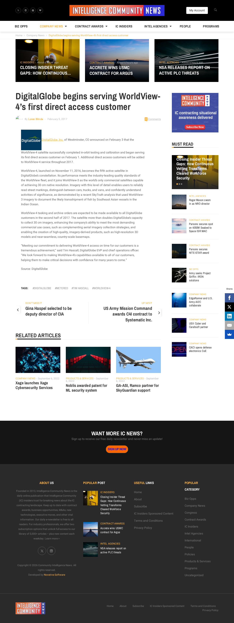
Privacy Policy (143, 528)
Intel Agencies (156, 26)
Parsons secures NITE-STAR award (199, 251)
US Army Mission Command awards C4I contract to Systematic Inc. (127, 314)
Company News (51, 26)
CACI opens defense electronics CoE (200, 349)
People (185, 26)
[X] (229, 307)
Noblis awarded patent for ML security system (86, 388)
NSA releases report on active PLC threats (184, 70)
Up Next (147, 303)
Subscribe (140, 506)
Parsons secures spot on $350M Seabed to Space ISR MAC (201, 227)
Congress (191, 513)
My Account (197, 10)
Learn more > (52, 539)
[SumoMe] (229, 334)
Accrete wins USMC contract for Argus (111, 70)
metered (62, 288)
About (138, 499)
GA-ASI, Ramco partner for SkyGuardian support (137, 388)
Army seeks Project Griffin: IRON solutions (200, 276)
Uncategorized (194, 575)
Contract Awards (89, 26)
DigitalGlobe (42, 288)
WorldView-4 (102, 288)
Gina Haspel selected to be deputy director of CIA (48, 311)
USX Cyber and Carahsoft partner (198, 325)
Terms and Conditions (148, 521)
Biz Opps (21, 26)
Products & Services (79, 378)
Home (19, 35)
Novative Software (54, 575)
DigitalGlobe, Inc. (52, 140)
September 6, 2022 (48, 378)
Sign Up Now (117, 449)
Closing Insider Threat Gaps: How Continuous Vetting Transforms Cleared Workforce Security (44, 70)
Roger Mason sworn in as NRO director (200, 202)
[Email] (229, 325)
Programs (211, 26)
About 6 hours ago (47, 62)
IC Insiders (124, 26)
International (193, 540)
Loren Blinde (35, 119)
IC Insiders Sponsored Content (153, 513)
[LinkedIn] (229, 316)
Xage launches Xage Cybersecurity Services (34, 385)
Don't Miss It (33, 303)
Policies (190, 554)
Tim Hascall (81, 288)
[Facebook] (229, 297)
